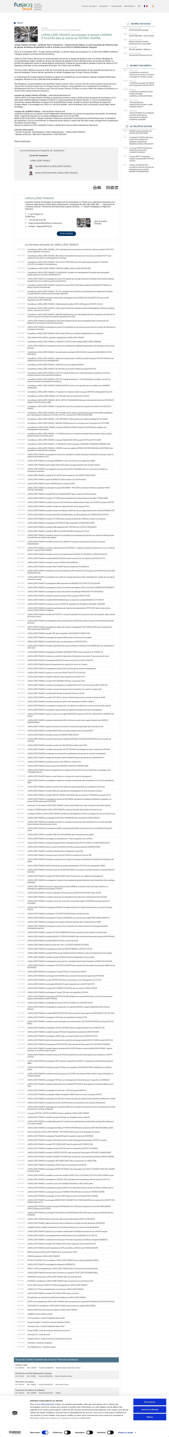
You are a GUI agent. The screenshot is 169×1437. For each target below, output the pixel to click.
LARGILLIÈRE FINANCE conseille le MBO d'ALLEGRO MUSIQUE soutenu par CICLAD (58, 531)
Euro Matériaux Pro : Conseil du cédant (41, 1347)
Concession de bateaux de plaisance (30, 1390)
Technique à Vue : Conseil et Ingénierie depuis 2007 (46, 1326)
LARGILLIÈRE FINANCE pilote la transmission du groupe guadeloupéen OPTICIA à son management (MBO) (66, 866)
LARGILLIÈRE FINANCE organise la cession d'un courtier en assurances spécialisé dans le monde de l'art (65, 727)
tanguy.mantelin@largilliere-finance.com (45, 223)
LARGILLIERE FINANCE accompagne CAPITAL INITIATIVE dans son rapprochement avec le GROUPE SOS (65, 1028)
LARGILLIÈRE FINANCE (40, 161)
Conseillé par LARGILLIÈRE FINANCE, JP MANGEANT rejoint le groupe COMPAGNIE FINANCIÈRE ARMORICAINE (68, 444)
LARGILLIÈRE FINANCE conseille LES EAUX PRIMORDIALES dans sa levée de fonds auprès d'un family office (67, 932)
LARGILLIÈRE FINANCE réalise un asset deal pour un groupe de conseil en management (59, 776)
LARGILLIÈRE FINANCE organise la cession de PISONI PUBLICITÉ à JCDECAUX (56, 673)
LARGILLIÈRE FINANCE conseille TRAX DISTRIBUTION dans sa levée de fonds (56, 681)
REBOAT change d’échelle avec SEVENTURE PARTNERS (140, 132)
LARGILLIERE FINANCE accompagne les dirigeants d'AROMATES (51, 1265)
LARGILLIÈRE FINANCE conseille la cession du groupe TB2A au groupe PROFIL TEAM (58, 596)
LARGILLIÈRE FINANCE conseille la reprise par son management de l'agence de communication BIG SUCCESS (67, 897)
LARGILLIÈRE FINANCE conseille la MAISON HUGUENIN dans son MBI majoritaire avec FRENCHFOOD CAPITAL (68, 515)
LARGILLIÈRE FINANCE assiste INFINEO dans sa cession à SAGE (51, 484)
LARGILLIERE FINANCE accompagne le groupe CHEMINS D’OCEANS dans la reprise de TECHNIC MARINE (66, 1192)
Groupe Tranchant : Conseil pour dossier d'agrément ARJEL (48, 1322)
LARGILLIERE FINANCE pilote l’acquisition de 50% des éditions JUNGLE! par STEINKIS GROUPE (62, 1248)
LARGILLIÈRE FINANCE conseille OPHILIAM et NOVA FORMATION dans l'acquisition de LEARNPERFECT (65, 758)
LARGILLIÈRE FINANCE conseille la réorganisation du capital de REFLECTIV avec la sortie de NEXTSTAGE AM (67, 685)
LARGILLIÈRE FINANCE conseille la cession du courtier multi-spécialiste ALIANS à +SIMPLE (60, 702)
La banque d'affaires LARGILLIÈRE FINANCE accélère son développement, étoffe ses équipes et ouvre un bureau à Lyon (71, 814)
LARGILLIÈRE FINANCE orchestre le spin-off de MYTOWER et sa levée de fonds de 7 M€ (59, 855)
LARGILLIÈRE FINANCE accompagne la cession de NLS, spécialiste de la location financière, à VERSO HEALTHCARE (69, 961)
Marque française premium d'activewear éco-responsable (140, 43)
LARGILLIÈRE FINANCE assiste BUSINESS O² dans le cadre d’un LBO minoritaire (56, 480)
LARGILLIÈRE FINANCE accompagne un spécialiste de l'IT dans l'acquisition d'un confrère (60, 839)
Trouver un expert (89, 6)
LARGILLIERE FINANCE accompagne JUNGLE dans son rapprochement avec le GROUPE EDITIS (62, 1036)
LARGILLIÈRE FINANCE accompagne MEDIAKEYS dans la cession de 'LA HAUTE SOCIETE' (60, 660)
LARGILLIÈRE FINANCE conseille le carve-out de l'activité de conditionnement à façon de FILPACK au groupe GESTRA (70, 502)
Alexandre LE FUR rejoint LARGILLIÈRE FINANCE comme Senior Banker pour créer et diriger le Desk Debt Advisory (69, 806)
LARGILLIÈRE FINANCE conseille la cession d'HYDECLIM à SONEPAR (52, 563)
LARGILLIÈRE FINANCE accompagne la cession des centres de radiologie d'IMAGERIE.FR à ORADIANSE (65, 592)
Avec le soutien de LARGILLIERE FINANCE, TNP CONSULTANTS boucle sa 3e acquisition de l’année (63, 1132)
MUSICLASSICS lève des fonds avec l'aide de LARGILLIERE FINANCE (52, 1310)
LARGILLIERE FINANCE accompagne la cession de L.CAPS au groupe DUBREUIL (56, 1090)
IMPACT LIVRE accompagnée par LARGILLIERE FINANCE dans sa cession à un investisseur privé (62, 1269)
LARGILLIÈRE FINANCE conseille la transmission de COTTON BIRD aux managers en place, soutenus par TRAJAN (68, 749)
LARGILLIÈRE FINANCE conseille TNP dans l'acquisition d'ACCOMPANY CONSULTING (58, 633)
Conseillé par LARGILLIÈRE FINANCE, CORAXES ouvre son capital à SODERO (55, 365)
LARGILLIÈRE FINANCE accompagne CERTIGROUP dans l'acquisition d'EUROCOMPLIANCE (61, 523)
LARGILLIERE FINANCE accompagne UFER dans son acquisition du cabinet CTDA (57, 1017)
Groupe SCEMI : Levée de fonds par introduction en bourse (48, 1331)
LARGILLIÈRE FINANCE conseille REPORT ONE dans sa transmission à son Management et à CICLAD (64, 980)
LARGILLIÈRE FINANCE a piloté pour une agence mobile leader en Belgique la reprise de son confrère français (67, 1232)
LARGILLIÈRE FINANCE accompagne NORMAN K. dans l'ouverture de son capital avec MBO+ (61, 461)
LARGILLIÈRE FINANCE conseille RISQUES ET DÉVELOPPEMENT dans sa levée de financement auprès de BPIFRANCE (71, 937)
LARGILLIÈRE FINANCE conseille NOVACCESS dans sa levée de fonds (52, 941)
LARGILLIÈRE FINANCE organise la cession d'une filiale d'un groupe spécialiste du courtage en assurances (66, 787)
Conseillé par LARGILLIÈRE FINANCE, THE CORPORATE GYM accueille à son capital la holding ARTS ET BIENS (67, 419)
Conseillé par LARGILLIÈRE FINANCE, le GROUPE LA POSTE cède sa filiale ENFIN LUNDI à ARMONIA (64, 342)
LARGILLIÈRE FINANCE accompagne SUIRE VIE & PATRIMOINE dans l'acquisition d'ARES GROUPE (63, 818)
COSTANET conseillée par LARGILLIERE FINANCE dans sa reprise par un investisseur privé (60, 1281)
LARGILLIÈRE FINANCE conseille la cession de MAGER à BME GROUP (53, 735)
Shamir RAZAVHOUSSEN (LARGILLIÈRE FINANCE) (56, 173)
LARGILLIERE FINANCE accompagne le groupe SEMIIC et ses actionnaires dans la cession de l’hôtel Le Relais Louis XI (70, 1188)
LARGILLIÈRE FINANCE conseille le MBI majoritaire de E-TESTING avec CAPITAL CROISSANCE (62, 527)
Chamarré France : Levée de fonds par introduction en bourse (49, 1339)
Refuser (150, 1417)
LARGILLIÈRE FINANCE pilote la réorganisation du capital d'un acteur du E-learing (57, 665)
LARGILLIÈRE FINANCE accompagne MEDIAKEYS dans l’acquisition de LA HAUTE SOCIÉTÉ (60, 984)
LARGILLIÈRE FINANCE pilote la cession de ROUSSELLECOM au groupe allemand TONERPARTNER (63, 847)
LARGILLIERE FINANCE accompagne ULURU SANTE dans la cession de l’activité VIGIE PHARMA (62, 1196)
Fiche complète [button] (66, 234)
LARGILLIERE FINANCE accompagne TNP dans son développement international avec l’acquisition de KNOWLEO (68, 1080)
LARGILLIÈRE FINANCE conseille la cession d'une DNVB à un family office (54, 762)
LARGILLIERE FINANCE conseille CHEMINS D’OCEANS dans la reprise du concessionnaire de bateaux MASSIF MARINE (70, 1157)
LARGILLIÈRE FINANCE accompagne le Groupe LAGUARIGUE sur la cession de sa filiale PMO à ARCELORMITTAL (68, 918)
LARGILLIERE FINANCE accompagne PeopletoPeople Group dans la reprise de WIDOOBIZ (60, 1136)
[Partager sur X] (112, 188)
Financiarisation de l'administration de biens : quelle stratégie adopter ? (141, 104)
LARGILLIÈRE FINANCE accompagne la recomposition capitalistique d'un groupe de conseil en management (66, 754)
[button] (153, 6)
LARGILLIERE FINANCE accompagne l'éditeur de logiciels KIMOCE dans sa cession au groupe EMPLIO (64, 1095)
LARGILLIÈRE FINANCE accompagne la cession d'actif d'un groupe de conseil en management (61, 669)
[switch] (67, 1432)
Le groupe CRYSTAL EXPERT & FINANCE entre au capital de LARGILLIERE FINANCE (58, 1113)
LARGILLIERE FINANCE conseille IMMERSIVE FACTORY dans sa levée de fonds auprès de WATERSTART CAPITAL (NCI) (71, 1013)
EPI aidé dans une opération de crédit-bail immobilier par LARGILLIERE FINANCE (56, 1298)
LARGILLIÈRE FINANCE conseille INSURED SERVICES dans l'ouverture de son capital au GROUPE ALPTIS (66, 558)
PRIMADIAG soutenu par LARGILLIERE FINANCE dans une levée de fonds (54, 1277)
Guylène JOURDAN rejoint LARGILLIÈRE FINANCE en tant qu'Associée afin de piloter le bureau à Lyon (64, 810)
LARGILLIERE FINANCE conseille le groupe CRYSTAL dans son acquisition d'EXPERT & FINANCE (62, 1148)
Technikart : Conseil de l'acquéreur (39, 1343)
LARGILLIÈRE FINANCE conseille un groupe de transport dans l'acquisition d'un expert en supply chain (64, 689)
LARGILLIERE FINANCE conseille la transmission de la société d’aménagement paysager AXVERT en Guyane (67, 1140)
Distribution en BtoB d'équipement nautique (33, 1373)
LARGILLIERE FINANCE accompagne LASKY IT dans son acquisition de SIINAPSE (57, 1165)
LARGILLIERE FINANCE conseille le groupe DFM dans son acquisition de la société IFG (58, 1117)
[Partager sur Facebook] (108, 188)
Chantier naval (21, 1365)
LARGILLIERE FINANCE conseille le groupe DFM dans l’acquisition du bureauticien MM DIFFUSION (63, 1032)
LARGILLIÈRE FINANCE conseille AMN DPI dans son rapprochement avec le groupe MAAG (60, 731)
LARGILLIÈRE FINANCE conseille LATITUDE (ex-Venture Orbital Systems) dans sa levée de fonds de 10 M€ (66, 698)
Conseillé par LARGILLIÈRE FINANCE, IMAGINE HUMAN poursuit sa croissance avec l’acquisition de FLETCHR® (68, 423)
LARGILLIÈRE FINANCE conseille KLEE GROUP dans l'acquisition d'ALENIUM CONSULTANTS (61, 475)
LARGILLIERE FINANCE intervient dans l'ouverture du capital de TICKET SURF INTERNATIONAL (62, 1273)
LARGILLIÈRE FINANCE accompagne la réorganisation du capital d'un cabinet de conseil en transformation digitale (69, 706)
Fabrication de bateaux (24, 1382)
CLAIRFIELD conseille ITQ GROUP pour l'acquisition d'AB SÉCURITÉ (141, 84)
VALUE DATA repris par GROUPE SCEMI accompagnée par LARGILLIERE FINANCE (57, 1285)
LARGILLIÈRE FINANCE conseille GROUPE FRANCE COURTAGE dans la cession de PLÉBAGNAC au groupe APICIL (69, 795)
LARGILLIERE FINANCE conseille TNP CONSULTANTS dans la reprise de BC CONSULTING (60, 1144)
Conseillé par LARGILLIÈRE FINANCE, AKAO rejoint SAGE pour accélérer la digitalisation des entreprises (65, 334)
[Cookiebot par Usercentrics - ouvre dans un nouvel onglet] (15, 1432)
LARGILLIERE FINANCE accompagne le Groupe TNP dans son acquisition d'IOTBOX (57, 992)
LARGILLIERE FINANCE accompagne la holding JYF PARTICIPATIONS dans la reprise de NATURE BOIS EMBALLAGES (70, 1128)
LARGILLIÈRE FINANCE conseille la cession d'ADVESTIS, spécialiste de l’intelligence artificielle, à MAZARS (66, 604)
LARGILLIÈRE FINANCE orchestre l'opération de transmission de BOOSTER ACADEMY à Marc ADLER (64, 893)
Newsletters (129, 6)
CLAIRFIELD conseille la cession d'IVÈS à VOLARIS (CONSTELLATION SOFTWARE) (141, 94)
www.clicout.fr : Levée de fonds (38, 1335)
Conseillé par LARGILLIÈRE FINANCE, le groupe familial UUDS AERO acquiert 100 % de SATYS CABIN (64, 440)
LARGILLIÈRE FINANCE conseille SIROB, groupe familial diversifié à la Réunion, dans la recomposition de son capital (69, 953)
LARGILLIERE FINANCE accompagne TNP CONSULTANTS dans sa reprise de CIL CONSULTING (61, 1161)
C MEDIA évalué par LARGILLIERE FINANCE (43, 1256)
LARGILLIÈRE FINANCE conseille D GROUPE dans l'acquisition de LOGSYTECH (56, 677)
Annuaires (103, 6)
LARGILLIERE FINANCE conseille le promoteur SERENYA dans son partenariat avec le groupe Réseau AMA (66, 1103)
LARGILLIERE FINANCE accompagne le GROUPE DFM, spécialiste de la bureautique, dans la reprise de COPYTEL (68, 1180)
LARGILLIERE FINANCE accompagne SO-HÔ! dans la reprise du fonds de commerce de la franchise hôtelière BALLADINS (71, 1099)
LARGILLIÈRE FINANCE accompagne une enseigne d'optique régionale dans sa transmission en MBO (64, 922)
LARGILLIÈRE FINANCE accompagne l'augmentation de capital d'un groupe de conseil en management (64, 710)
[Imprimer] (95, 188)
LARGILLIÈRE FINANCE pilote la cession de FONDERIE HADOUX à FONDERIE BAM (57, 766)
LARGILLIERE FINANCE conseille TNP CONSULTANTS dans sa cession (53, 1293)
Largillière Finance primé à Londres (40, 1314)
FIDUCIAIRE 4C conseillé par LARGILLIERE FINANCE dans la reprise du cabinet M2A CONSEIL (61, 1306)
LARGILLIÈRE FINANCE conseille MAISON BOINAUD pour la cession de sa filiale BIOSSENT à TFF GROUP (65, 600)
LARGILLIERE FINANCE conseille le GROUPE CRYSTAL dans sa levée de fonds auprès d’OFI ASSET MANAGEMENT (69, 1153)
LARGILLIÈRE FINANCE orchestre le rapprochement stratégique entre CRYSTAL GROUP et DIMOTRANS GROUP (68, 843)
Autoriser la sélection (149, 1409)
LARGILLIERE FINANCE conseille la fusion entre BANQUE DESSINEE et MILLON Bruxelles (60, 1184)
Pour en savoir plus (22, 141)
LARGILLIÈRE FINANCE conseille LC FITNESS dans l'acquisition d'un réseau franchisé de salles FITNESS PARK (67, 498)
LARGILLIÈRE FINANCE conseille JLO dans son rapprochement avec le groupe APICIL (58, 507)
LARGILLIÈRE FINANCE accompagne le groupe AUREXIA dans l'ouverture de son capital (59, 638)
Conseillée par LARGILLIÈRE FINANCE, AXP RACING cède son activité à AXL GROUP (58, 396)
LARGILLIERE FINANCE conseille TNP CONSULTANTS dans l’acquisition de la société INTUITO (61, 1244)
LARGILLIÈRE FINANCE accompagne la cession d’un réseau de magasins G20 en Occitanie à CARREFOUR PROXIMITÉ (70, 588)
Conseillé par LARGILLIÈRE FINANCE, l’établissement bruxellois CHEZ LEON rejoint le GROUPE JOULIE (65, 304)
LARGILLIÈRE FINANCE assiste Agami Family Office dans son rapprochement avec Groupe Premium (63, 465)
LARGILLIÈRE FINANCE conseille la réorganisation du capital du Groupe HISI (55, 851)
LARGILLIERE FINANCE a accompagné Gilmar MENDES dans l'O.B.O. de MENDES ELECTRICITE (62, 1236)
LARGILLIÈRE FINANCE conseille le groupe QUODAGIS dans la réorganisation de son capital (60, 957)
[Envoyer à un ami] (99, 188)
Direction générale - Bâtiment (139, 50)
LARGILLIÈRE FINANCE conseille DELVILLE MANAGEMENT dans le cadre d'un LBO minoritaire (61, 494)
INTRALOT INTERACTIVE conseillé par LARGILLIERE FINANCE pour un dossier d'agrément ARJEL (63, 1260)
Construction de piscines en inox (140, 55)
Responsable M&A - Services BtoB (141, 36)
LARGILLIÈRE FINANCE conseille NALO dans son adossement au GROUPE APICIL (57, 642)
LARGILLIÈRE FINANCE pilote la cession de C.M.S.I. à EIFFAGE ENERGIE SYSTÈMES (58, 945)
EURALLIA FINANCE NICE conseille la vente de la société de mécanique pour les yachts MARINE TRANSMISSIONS (141, 168)
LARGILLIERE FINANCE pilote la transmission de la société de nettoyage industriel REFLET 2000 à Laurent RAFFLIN (70, 1040)
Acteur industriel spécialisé (138, 30)
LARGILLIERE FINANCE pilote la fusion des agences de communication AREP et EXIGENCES (61, 1219)
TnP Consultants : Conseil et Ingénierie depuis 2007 (46, 1318)
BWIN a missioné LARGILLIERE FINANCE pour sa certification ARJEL (52, 1252)
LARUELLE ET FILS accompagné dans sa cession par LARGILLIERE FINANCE (55, 1289)
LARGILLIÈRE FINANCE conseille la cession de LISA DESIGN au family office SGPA (57, 745)
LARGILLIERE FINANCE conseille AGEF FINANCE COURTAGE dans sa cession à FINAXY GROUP (62, 988)
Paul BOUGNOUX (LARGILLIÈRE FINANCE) (53, 166)
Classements (116, 6)
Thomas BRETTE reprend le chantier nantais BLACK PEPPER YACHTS (141, 159)
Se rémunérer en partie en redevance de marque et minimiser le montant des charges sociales (141, 75)
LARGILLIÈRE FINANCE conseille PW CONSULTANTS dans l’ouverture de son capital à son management (65, 876)
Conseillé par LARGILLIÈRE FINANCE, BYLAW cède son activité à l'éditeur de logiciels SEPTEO (61, 369)
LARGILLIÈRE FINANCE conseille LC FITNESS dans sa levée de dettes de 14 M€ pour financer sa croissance (66, 519)
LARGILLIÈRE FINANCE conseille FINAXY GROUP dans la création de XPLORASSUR (58, 567)
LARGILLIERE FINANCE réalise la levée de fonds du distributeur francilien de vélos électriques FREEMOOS (66, 1223)
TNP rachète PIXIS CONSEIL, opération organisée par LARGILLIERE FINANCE (55, 338)
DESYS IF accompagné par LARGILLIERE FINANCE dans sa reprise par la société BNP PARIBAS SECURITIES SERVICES (71, 1302)
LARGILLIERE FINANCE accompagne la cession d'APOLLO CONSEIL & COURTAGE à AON (59, 1003)
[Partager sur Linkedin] (116, 188)
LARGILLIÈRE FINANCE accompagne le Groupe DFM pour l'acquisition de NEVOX (56, 972)
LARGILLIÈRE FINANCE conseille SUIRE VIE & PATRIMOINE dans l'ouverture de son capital (60, 835)
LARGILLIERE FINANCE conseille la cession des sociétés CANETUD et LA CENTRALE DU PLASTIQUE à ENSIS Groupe (70, 1175)
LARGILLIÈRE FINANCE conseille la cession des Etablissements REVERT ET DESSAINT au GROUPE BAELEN (67, 554)
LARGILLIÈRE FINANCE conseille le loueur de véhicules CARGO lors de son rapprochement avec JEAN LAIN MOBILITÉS (70, 511)
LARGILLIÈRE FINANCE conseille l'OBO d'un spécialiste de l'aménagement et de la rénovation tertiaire (64, 791)
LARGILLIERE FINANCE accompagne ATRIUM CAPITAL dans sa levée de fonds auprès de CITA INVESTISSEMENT (68, 1044)
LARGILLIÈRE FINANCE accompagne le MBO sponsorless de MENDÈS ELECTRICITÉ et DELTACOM (63, 583)
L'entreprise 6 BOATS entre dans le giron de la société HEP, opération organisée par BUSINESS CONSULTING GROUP (141, 140)
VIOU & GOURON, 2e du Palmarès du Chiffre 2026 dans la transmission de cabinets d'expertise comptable (141, 116)
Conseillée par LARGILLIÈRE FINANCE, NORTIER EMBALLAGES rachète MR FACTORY (59, 268)
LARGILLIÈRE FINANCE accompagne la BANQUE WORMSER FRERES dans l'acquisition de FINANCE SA (65, 652)
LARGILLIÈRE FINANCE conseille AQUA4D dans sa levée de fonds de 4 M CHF (55, 693)
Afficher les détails (125, 1432)
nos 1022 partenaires (46, 1404)
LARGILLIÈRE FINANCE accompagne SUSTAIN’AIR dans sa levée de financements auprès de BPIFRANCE (65, 976)
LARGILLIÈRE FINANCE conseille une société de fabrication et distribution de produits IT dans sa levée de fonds (68, 656)
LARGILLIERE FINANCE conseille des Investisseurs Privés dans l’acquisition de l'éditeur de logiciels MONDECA (67, 1240)
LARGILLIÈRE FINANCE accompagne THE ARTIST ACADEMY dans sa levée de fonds (58, 914)
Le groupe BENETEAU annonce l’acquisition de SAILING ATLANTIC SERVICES (140, 150)
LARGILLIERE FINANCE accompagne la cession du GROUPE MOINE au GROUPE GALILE (59, 949)
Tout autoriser (149, 1402)
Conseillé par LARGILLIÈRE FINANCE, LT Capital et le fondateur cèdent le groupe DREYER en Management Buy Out (69, 392)
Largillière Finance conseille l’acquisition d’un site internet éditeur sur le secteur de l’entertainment (63, 1227)
